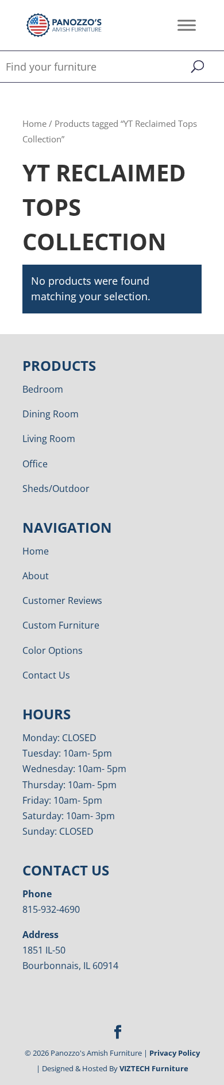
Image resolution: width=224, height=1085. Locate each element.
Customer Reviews (62, 600)
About (35, 575)
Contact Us (46, 675)
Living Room (48, 438)
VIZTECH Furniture (153, 1068)
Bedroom (42, 389)
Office (35, 464)
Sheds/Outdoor (56, 488)
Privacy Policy (174, 1053)
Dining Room (50, 414)
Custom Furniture (60, 625)
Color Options (52, 650)
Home (34, 123)
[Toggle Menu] (186, 25)
